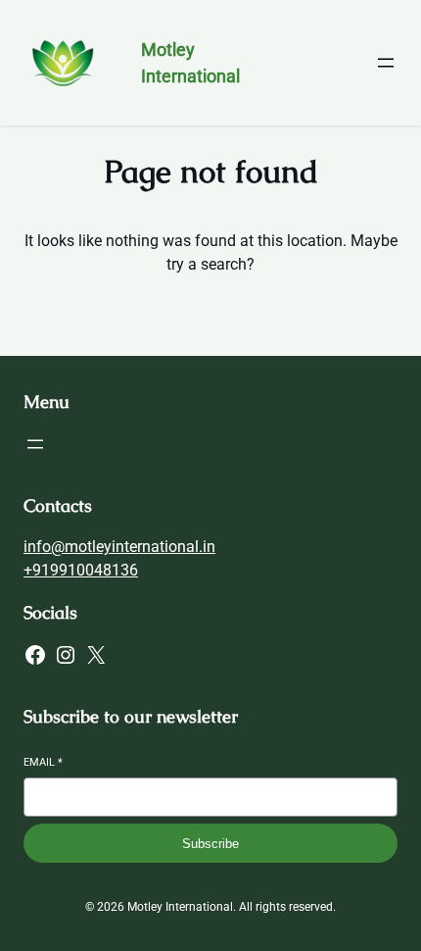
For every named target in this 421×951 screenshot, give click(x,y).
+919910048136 (80, 570)
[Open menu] (386, 63)
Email (43, 762)
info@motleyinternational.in (119, 546)
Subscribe (210, 843)
